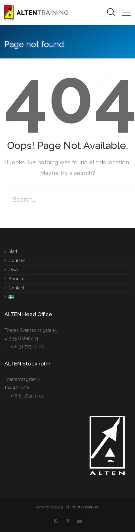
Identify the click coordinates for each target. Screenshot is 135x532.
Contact (16, 287)
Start (12, 251)
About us (17, 278)
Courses (16, 260)
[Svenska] (9, 296)
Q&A (13, 269)
